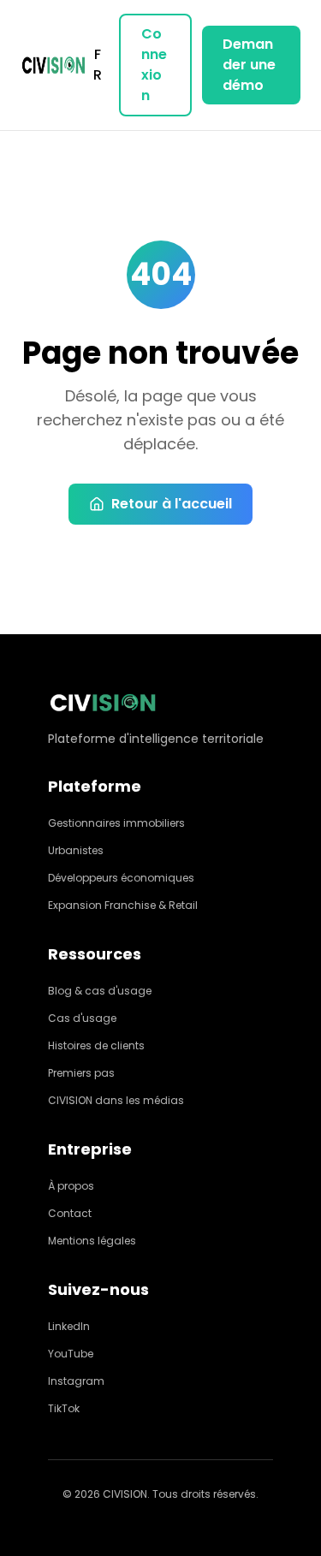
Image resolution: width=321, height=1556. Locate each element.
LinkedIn (69, 1326)
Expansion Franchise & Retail (123, 905)
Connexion (154, 64)
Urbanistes (76, 850)
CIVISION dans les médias (116, 1100)
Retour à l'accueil (171, 504)
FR (97, 65)
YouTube (70, 1353)
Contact (70, 1213)
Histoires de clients (96, 1045)
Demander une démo (249, 64)
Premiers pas (81, 1073)
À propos (71, 1186)
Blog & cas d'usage (100, 990)
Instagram (76, 1381)
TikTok (64, 1408)
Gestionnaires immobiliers (116, 823)
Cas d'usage (82, 1018)
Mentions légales (92, 1240)
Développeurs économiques (121, 877)
